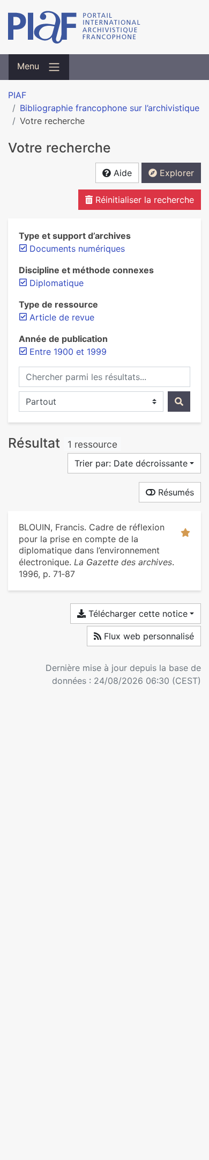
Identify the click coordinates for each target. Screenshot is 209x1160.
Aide (121, 172)
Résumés (174, 492)
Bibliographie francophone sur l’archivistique (109, 108)
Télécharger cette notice (137, 613)
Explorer (175, 172)
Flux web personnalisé (147, 636)
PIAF (17, 95)
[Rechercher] (179, 401)
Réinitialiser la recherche (143, 199)
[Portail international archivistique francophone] (104, 27)
